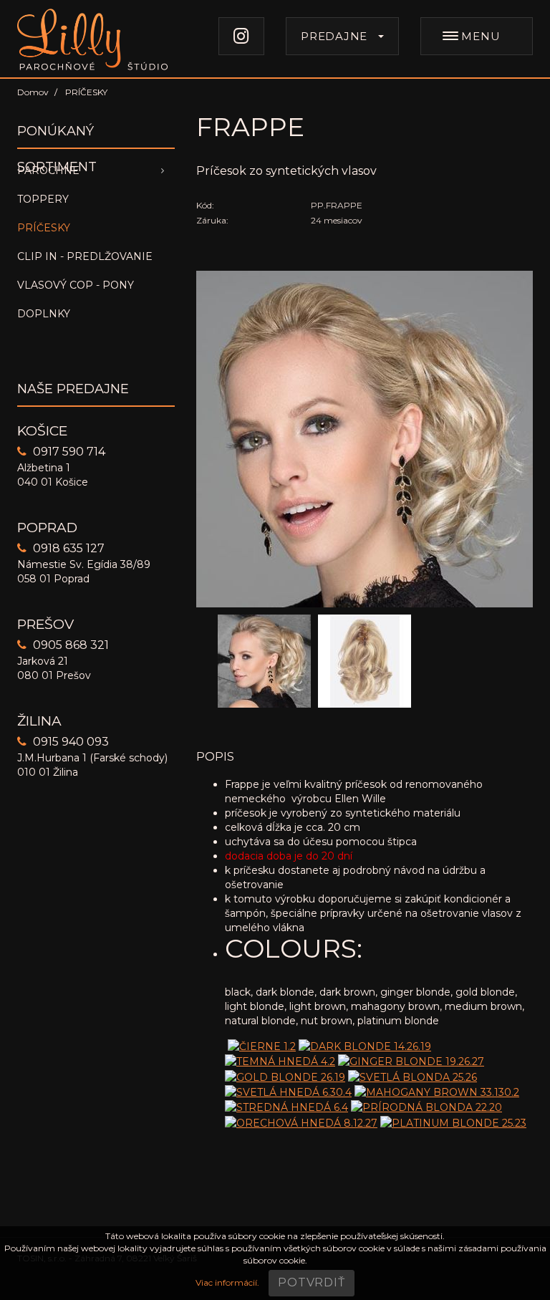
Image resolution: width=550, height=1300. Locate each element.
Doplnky (43, 313)
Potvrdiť (311, 1282)
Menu (479, 36)
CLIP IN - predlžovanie (85, 256)
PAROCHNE (48, 170)
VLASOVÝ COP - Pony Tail (75, 289)
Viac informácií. (227, 1282)
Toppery (43, 199)
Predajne (334, 36)
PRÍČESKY (43, 227)
